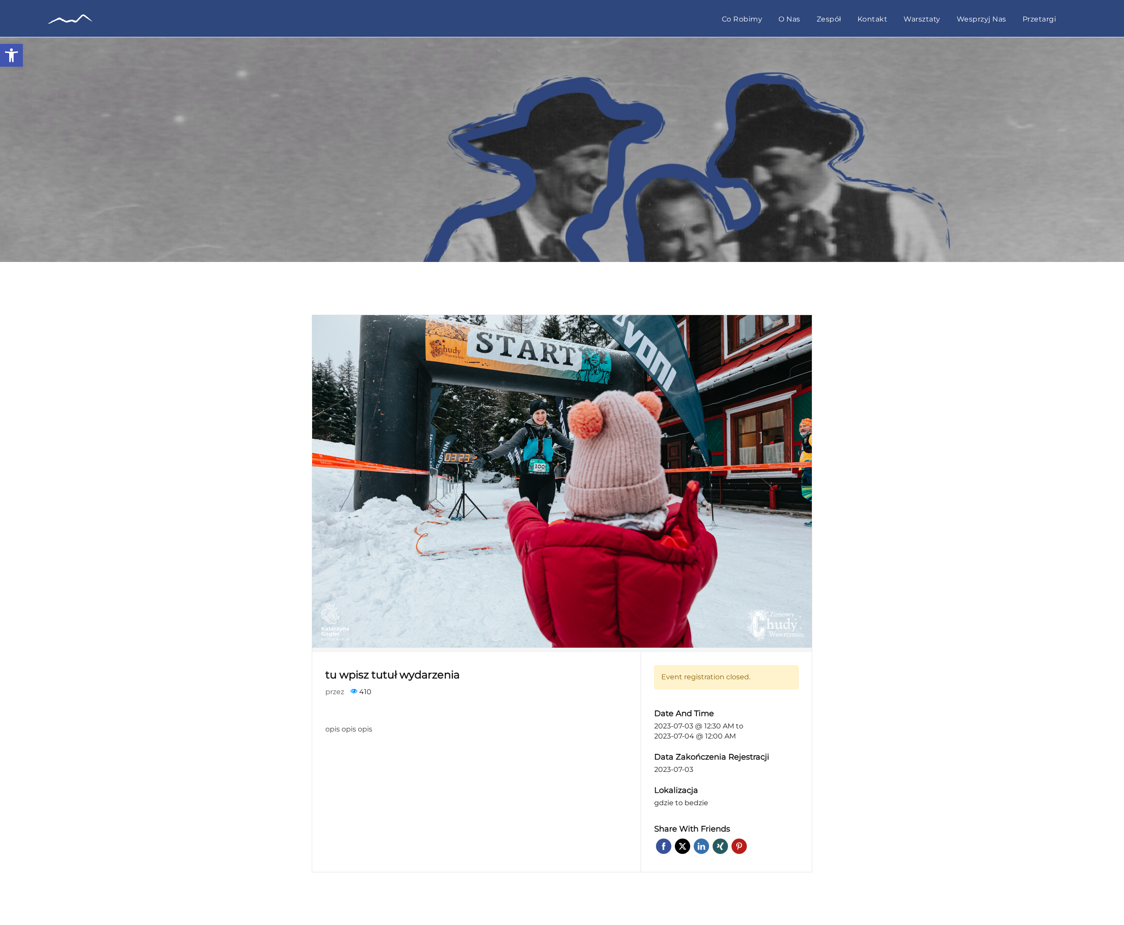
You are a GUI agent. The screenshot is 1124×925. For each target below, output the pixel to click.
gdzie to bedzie (681, 803)
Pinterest (739, 846)
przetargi (1039, 19)
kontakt (872, 19)
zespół (829, 19)
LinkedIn (701, 846)
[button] (11, 55)
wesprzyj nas (981, 19)
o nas (789, 19)
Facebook (663, 846)
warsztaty (922, 19)
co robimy (742, 19)
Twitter (682, 846)
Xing (720, 846)
